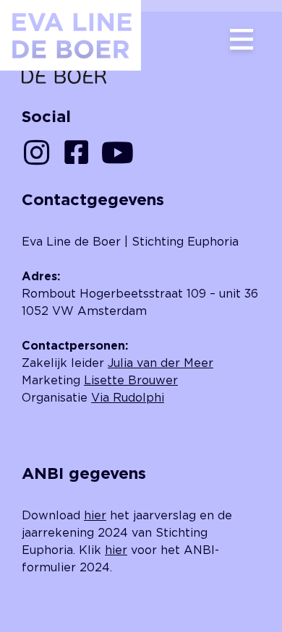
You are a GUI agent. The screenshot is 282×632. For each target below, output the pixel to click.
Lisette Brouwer (131, 379)
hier (95, 514)
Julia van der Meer (160, 362)
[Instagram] (36, 152)
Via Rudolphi (127, 397)
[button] (241, 41)
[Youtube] (117, 152)
